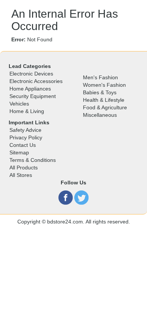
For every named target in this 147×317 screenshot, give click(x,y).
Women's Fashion (104, 85)
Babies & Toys (99, 92)
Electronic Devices (31, 74)
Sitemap (19, 152)
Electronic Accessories (36, 81)
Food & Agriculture (105, 107)
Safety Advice (25, 130)
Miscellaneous (100, 115)
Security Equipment (32, 96)
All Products (23, 168)
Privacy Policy (25, 137)
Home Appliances (30, 89)
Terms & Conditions (32, 160)
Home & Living (26, 111)
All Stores (20, 175)
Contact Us (22, 145)
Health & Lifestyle (103, 100)
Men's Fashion (100, 77)
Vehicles (19, 104)
